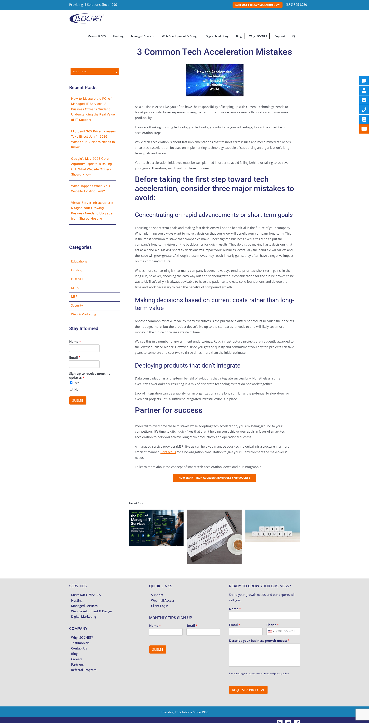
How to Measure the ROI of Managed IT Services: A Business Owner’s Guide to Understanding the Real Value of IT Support (93, 109)
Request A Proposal (248, 690)
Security (77, 305)
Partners (77, 664)
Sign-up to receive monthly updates (89, 376)
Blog (74, 654)
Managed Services (84, 606)
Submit (77, 400)
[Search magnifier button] (115, 71)
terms (266, 673)
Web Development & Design (91, 611)
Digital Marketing (83, 616)
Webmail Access (163, 600)
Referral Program (83, 670)
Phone (272, 625)
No (76, 389)
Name (75, 342)
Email (74, 358)
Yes (76, 383)
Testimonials (80, 643)
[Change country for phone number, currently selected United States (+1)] (270, 631)
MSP (74, 296)
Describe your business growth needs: (259, 641)
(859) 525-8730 (296, 5)
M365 (75, 288)
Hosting (76, 270)
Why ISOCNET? (82, 637)
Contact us (168, 452)
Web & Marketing (83, 314)
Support (157, 595)
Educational (79, 261)
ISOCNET (77, 279)
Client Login (159, 606)
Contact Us (79, 648)
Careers (76, 659)
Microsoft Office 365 (86, 595)
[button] (294, 35)
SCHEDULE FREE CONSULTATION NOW (257, 5)
